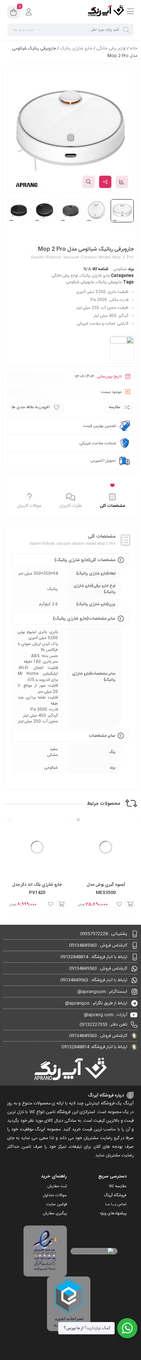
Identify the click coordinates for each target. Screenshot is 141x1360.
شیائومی (120, 269)
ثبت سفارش (57, 1186)
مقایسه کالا (118, 1186)
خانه (133, 48)
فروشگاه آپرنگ (115, 1195)
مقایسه (114, 407)
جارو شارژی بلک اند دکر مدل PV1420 (37, 888)
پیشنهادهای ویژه (113, 1213)
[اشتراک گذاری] (105, 181)
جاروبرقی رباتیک (109, 282)
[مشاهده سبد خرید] (13, 13)
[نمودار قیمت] (121, 181)
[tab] (112, 501)
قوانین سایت (56, 1204)
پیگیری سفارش (55, 1213)
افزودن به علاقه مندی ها (31, 407)
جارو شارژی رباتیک (76, 48)
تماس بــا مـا (116, 1204)
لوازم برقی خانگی (111, 48)
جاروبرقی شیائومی (80, 282)
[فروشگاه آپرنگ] (106, 12)
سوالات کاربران (29, 505)
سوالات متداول (55, 1195)
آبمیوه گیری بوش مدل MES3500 (106, 888)
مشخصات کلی (112, 505)
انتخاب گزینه (130, 904)
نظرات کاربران (70, 505)
